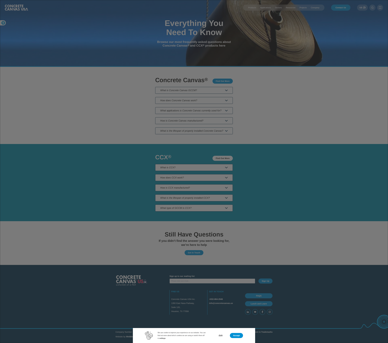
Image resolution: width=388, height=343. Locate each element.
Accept (236, 335)
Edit (221, 335)
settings (162, 338)
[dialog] (194, 171)
